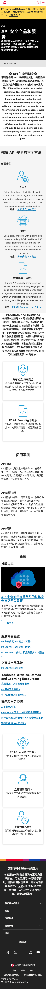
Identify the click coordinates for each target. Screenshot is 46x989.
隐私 (31, 970)
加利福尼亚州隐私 (11, 975)
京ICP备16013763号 (10, 979)
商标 (14, 970)
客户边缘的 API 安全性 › (13, 695)
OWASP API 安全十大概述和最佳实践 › (21, 712)
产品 (3, 25)
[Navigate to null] (23, 579)
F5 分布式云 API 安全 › (13, 668)
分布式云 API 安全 (27, 209)
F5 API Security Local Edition (27, 307)
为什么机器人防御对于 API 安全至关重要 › (22, 718)
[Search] (37, 2)
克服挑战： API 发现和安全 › (16, 684)
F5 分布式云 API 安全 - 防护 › (16, 647)
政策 (23, 970)
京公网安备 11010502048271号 (14, 982)
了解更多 (13, 15)
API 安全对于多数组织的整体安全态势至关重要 (22, 599)
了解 (20, 886)
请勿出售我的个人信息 (33, 975)
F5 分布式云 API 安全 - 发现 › (16, 641)
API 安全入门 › (8, 707)
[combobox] (20, 63)
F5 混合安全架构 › (10, 689)
